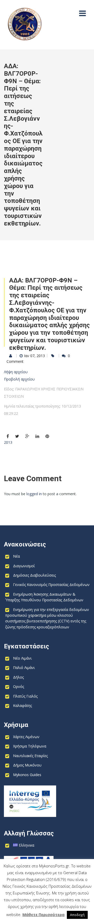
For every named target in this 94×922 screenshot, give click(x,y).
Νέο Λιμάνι (22, 658)
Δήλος (18, 677)
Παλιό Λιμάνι (24, 667)
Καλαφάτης (22, 705)
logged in (34, 493)
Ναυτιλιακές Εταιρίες (30, 755)
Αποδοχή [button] (77, 914)
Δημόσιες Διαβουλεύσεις (34, 575)
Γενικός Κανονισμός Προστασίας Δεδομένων (51, 584)
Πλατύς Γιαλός (25, 696)
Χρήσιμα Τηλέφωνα (29, 746)
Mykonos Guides (27, 774)
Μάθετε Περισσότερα (43, 914)
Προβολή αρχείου (19, 379)
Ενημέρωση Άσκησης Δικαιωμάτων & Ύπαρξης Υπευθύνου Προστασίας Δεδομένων (44, 597)
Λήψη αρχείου (16, 371)
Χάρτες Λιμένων (26, 736)
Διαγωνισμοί (24, 565)
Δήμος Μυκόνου (27, 765)
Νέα (16, 556)
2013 (8, 442)
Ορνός (18, 686)
